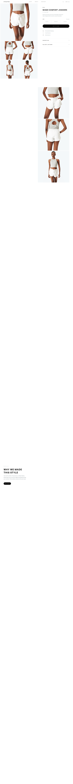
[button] (63, 2)
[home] (7, 1)
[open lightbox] (19, 22)
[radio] (47, 21)
